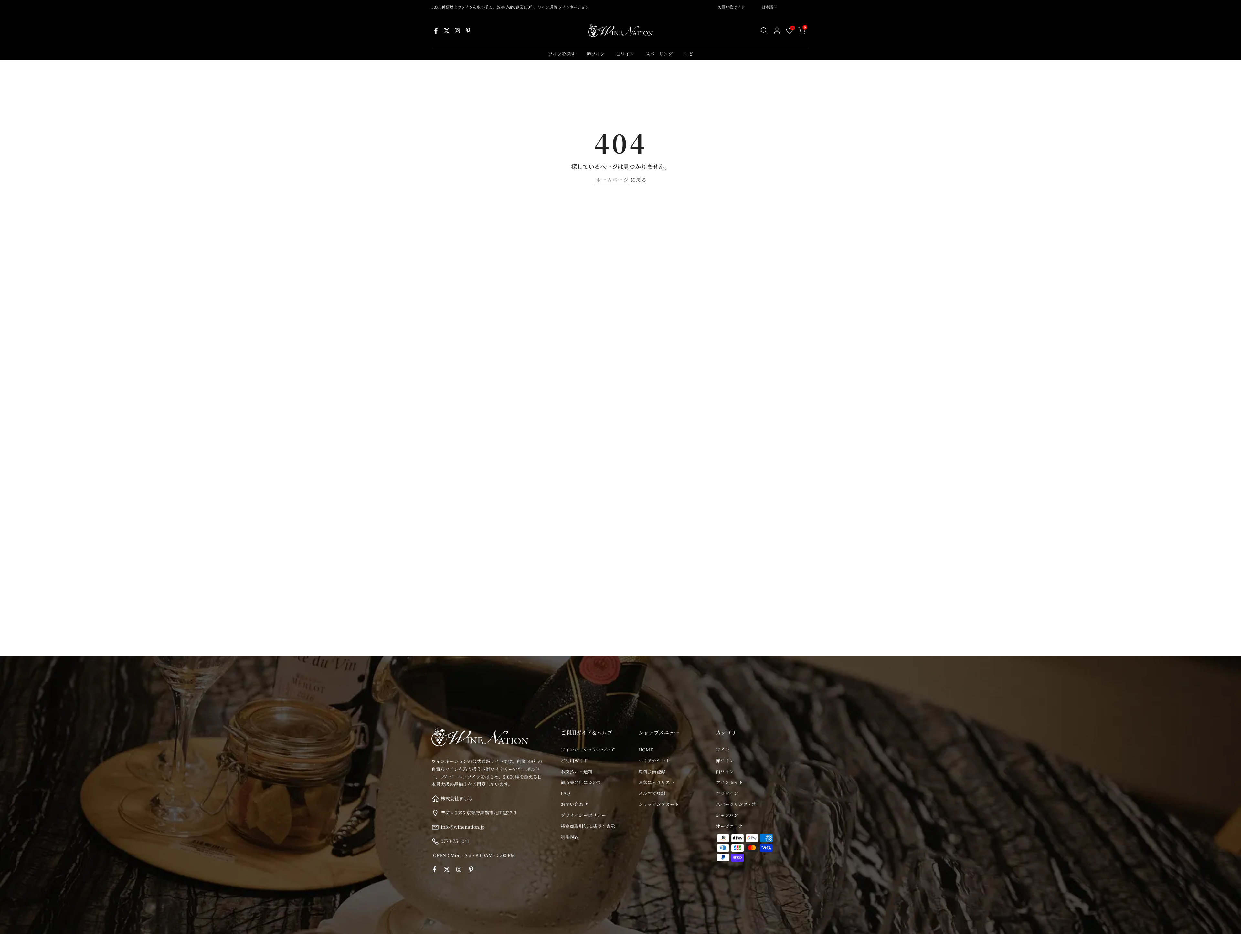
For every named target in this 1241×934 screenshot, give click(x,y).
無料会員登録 (651, 771)
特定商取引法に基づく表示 (588, 826)
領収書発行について (581, 782)
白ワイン (625, 53)
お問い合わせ (574, 804)
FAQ (565, 793)
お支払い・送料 (576, 771)
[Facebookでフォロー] (436, 31)
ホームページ (612, 179)
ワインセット (729, 782)
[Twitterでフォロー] (447, 31)
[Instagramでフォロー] (457, 31)
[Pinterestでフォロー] (468, 31)
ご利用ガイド (574, 760)
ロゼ (688, 53)
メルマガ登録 (651, 793)
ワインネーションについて (588, 749)
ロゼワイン (727, 793)
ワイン (722, 749)
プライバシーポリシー (583, 815)
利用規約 (570, 837)
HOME (645, 749)
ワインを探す (561, 53)
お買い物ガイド (731, 7)
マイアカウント (654, 760)
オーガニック (729, 826)
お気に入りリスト (656, 782)
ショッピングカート (658, 804)
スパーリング (659, 53)
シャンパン (727, 815)
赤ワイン (596, 53)
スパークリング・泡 (736, 804)
